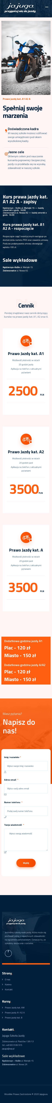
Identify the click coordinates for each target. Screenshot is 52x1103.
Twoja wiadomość (14, 824)
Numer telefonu (13, 802)
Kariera (8, 984)
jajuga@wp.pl (8, 1048)
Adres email (11, 779)
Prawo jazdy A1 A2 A (15, 1012)
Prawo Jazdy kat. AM (14, 1007)
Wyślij (26, 863)
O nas (7, 979)
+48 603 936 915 (14, 1045)
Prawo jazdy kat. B (13, 1017)
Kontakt (9, 989)
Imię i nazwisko (12, 757)
